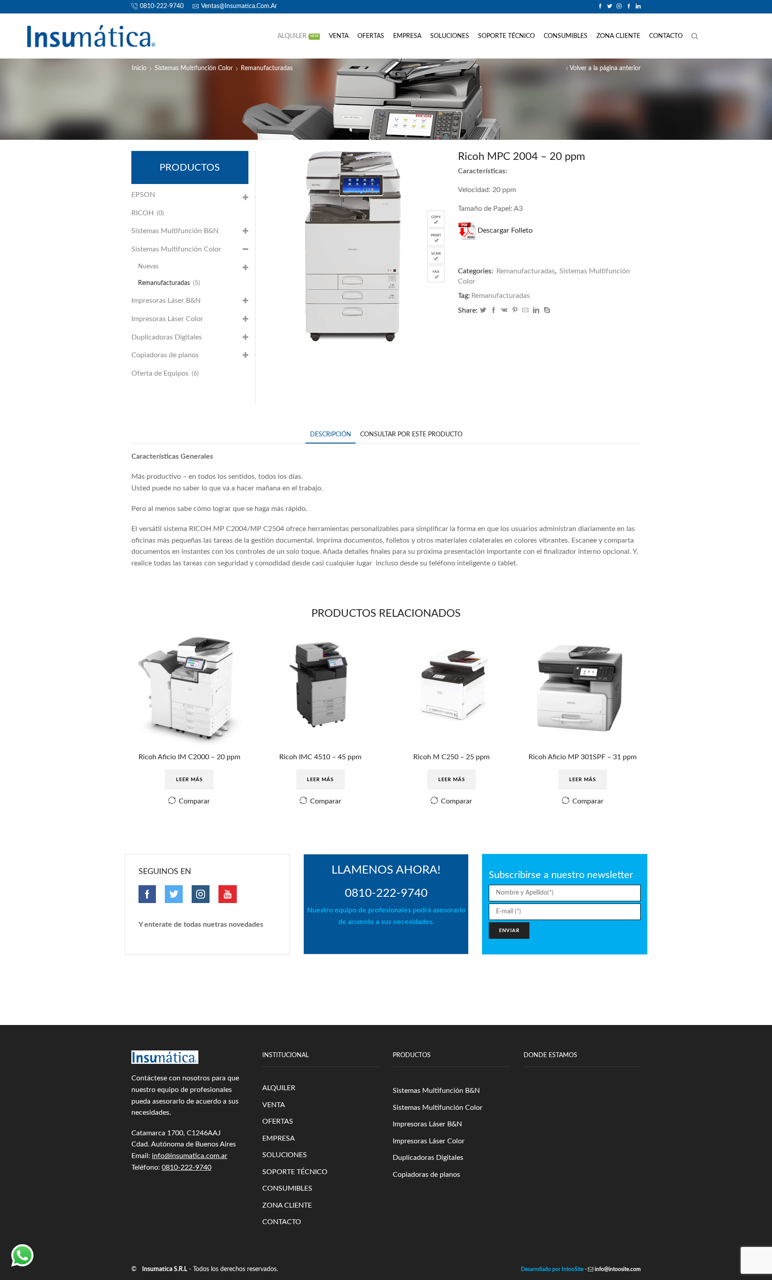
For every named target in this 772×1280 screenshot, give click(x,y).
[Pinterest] (515, 311)
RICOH (142, 213)
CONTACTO (666, 36)
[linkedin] (536, 311)
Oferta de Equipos (160, 373)
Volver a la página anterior (605, 68)
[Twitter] (483, 311)
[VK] (504, 311)
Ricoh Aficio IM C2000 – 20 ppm (189, 757)
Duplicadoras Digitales (166, 337)
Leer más (189, 779)
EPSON (143, 194)
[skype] (545, 311)
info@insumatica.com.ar (189, 1155)
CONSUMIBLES (565, 36)
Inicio (139, 68)
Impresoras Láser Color (167, 318)
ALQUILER (298, 36)
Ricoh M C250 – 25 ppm (451, 757)
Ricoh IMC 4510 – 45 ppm (320, 757)
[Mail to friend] (525, 311)
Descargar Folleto (505, 230)
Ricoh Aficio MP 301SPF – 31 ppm (583, 757)
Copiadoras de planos (165, 355)
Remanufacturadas (267, 68)
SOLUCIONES (449, 36)
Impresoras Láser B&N (166, 300)
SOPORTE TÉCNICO (506, 36)
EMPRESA (407, 36)
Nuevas (148, 267)
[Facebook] (493, 311)
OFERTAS (370, 36)
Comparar (194, 801)
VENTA (338, 36)
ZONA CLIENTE (618, 36)
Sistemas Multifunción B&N (174, 230)
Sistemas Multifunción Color (194, 68)
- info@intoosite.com (612, 1269)
